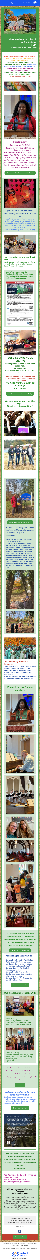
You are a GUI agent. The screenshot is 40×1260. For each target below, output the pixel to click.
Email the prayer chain (20, 1108)
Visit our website (20, 1237)
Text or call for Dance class (20, 950)
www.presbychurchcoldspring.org (20, 1222)
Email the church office (20, 985)
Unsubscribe (6, 1248)
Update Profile (15, 1248)
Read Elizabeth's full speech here (20, 522)
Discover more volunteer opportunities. (20, 1201)
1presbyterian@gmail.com (22, 1220)
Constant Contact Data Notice (28, 1248)
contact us (20, 1085)
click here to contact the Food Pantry (20, 394)
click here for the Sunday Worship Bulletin (20, 173)
